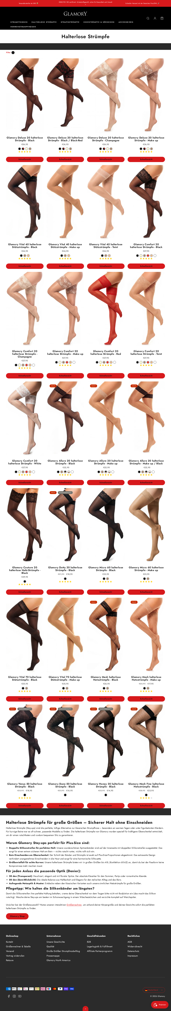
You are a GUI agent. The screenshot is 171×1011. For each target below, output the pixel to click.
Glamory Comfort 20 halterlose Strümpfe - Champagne (24, 354)
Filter (8, 52)
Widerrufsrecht (135, 946)
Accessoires (126, 22)
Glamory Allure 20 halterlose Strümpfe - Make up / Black (146, 462)
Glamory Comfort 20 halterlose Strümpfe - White (24, 462)
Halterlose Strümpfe (44, 22)
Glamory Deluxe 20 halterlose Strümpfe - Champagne (106, 139)
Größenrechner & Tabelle (18, 946)
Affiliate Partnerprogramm (99, 951)
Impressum (133, 955)
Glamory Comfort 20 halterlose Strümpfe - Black (146, 246)
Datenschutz (133, 951)
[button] (148, 18)
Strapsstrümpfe (70, 22)
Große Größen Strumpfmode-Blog (63, 951)
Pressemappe (53, 955)
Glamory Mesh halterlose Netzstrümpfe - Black (106, 678)
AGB (130, 941)
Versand (10, 951)
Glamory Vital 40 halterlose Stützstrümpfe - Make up (65, 246)
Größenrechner (74, 904)
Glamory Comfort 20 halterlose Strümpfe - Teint (146, 352)
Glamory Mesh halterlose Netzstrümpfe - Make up (146, 678)
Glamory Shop (17, 916)
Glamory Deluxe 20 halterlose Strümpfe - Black (25, 139)
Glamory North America (58, 960)
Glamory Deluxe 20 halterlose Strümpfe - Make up (146, 139)
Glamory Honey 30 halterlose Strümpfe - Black (106, 785)
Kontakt (9, 941)
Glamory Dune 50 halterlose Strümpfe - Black (65, 785)
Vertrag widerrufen (15, 955)
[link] (155, 18)
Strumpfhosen (19, 22)
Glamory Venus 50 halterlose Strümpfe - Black (24, 785)
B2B (89, 941)
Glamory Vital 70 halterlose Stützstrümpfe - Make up (65, 678)
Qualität (50, 946)
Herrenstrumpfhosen (23, 27)
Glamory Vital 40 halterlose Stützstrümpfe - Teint (105, 246)
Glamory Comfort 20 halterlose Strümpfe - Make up (65, 352)
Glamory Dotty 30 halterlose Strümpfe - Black (65, 569)
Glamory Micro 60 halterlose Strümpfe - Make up (146, 569)
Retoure (10, 960)
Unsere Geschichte (56, 941)
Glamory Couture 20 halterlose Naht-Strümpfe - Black (24, 570)
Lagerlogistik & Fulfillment (99, 946)
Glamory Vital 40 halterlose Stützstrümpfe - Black (24, 246)
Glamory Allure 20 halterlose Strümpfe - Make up (105, 462)
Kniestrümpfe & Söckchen (99, 22)
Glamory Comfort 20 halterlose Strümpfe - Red (106, 352)
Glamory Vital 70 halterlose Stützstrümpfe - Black (24, 678)
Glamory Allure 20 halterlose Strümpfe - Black (65, 462)
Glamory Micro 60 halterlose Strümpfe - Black (105, 569)
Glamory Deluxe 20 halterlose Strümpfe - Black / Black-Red (65, 139)
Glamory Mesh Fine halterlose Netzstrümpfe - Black (146, 785)
